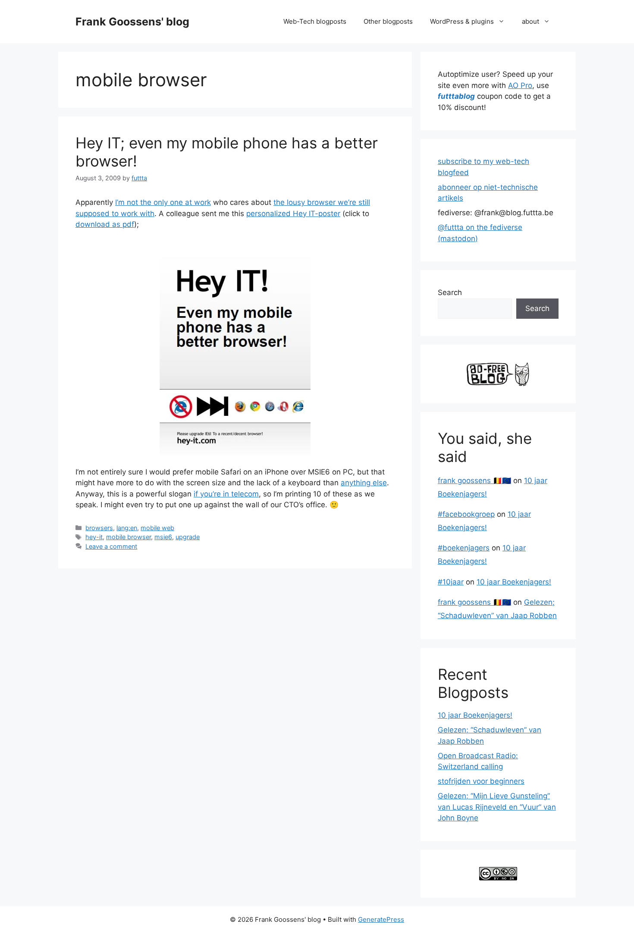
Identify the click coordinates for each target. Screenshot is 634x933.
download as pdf (104, 224)
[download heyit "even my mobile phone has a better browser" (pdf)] (235, 348)
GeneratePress (381, 919)
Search (450, 292)
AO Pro (520, 85)
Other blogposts (388, 21)
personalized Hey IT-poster (293, 213)
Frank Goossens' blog (132, 21)
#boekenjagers (464, 547)
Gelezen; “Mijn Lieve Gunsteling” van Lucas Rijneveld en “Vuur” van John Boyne (497, 807)
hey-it (94, 536)
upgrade (188, 536)
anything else (364, 482)
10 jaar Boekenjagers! (514, 582)
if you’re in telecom (226, 494)
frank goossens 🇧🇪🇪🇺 (474, 480)
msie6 (163, 536)
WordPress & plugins (462, 21)
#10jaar (451, 582)
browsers (99, 527)
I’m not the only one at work (163, 202)
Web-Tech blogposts (314, 21)
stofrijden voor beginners (481, 781)
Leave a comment (111, 546)
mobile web (157, 527)
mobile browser (128, 536)
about (530, 21)
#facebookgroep (466, 514)
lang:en (126, 527)
